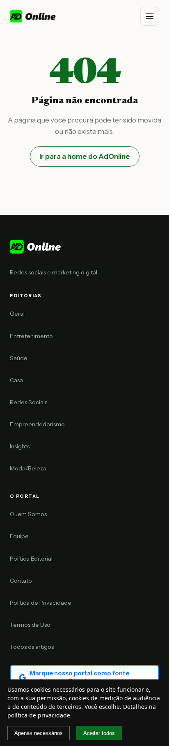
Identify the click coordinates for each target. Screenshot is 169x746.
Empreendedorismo (37, 424)
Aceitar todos (99, 733)
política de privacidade (38, 715)
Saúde (18, 358)
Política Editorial (31, 558)
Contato (21, 580)
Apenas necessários (38, 733)
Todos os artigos (32, 646)
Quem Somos (28, 514)
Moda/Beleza (28, 468)
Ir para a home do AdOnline (84, 156)
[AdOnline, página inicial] (33, 16)
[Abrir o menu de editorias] (149, 16)
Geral (17, 313)
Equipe (19, 536)
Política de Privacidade (40, 602)
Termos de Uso (30, 624)
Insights (20, 446)
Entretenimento (31, 336)
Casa (16, 380)
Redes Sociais (28, 402)
